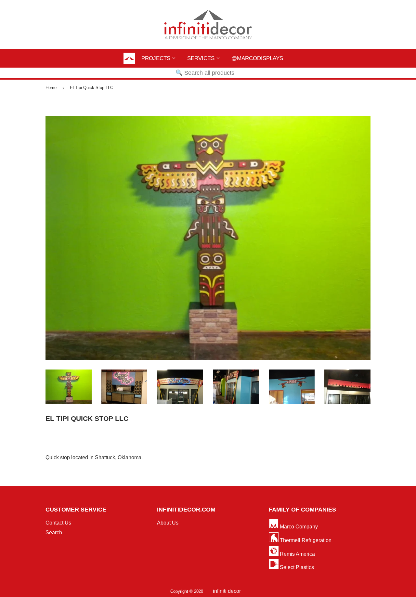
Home (51, 87)
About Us (167, 523)
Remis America (297, 554)
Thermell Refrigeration (305, 540)
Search (54, 532)
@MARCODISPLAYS (257, 58)
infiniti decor (227, 591)
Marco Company (298, 526)
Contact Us (58, 523)
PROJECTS (156, 58)
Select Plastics (296, 567)
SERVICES (201, 58)
